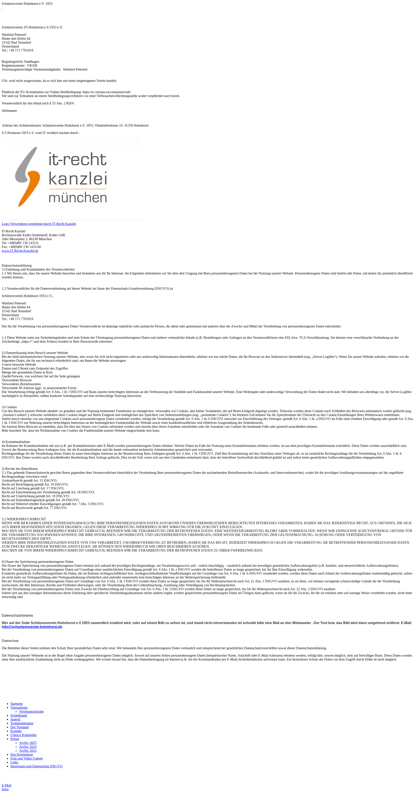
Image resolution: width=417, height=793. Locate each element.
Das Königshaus (21, 754)
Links (14, 762)
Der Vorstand (19, 727)
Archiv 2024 (27, 746)
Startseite (16, 703)
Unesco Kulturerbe (23, 735)
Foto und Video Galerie (26, 758)
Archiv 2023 (27, 750)
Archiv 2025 (27, 743)
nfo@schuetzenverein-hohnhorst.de (32, 627)
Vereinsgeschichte (31, 711)
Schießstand (18, 715)
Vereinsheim (18, 707)
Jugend (15, 719)
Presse (14, 739)
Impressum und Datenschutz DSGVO (36, 766)
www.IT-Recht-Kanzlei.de (20, 251)
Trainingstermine (21, 723)
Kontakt (16, 731)
